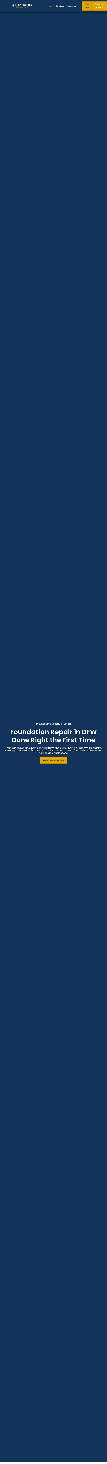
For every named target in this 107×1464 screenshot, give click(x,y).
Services (60, 6)
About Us (71, 6)
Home (50, 6)
